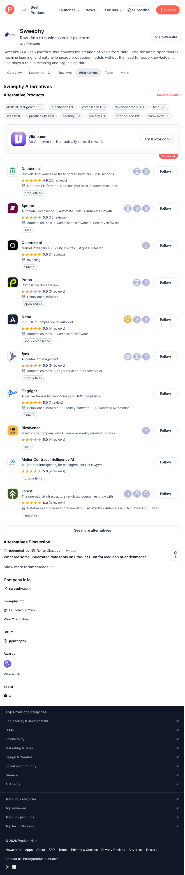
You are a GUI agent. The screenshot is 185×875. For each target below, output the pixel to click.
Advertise (136, 850)
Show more (156, 116)
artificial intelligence (24, 107)
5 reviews (57, 291)
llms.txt (151, 850)
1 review (56, 402)
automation (62, 107)
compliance (94, 107)
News (90, 10)
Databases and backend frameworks (54, 508)
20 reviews (58, 180)
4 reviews (57, 328)
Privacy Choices (113, 850)
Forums (111, 10)
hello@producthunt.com (40, 859)
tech (159, 107)
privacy (98, 116)
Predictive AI (92, 371)
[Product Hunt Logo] (9, 10)
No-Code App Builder (143, 508)
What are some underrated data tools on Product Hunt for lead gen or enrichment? (75, 557)
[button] (124, 72)
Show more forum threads (26, 567)
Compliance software (72, 223)
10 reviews (58, 217)
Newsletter (13, 850)
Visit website (166, 37)
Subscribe (140, 10)
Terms (62, 850)
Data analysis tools (74, 186)
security (71, 116)
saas (13, 116)
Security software (106, 223)
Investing (34, 260)
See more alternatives (92, 530)
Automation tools (105, 186)
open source (127, 116)
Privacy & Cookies (84, 850)
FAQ (52, 850)
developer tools (129, 107)
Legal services (67, 371)
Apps (29, 850)
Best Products (38, 10)
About (40, 850)
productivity (41, 116)
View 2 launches (16, 619)
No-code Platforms (41, 186)
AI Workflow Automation (112, 408)
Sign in (170, 10)
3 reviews (57, 503)
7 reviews (57, 254)
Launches (67, 10)
